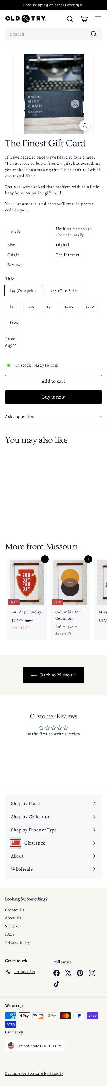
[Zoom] (84, 125)
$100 (69, 306)
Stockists (13, 926)
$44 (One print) (24, 290)
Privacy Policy (17, 942)
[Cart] (84, 19)
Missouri (61, 546)
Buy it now (53, 397)
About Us (13, 917)
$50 (31, 306)
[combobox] (53, 34)
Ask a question (19, 416)
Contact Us (14, 909)
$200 (14, 322)
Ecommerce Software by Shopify (34, 1073)
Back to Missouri (57, 675)
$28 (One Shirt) (64, 290)
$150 (90, 306)
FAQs (10, 934)
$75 (50, 306)
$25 (13, 306)
